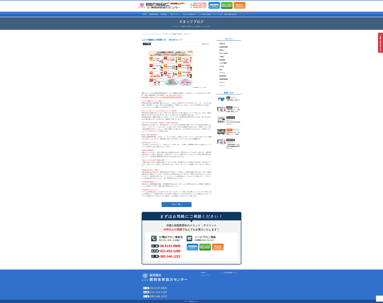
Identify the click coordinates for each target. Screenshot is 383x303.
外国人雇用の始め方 (230, 14)
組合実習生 (222, 76)
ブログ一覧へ (176, 204)
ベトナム (222, 73)
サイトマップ (205, 275)
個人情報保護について (230, 272)
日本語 (221, 56)
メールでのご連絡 (205, 238)
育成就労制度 (223, 47)
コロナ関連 (222, 63)
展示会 (221, 50)
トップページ (145, 34)
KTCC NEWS (223, 53)
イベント (222, 85)
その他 (221, 66)
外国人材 (222, 43)
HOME (144, 14)
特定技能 (163, 14)
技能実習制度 (223, 79)
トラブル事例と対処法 (204, 14)
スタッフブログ (217, 14)
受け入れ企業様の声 (189, 14)
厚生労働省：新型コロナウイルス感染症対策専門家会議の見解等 (162, 97)
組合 (220, 69)
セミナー (222, 82)
